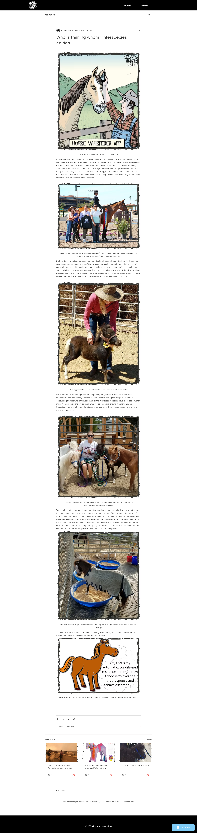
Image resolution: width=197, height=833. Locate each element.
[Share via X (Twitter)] (63, 719)
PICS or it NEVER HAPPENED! (135, 766)
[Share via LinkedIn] (68, 719)
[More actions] (139, 30)
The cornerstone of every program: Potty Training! (96, 767)
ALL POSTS (50, 15)
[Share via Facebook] (57, 719)
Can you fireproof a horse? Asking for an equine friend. (60, 767)
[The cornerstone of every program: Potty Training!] (98, 752)
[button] (149, 15)
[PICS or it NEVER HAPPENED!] (135, 752)
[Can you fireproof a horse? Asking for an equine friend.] (61, 752)
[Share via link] (74, 719)
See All (149, 739)
